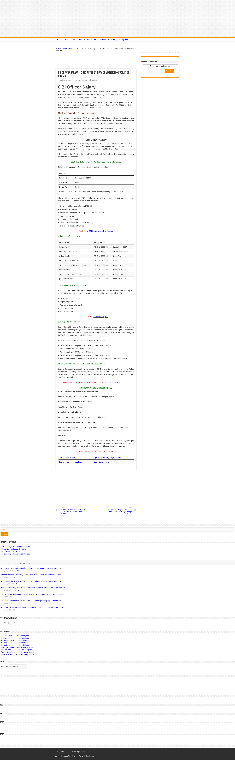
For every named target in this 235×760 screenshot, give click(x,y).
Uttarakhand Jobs (26, 652)
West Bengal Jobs (26, 654)
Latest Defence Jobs (112, 382)
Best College (6, 546)
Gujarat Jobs (6, 643)
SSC (74, 40)
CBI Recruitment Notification (101, 231)
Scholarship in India (21, 546)
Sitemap (57, 756)
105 (18, 571)
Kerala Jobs (24, 645)
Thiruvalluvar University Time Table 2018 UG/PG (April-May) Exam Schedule (32, 594)
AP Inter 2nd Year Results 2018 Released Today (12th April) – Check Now (31, 601)
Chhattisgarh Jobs (8, 640)
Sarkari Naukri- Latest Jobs (70, 462)
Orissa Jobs (24, 638)
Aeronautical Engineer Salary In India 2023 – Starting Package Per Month (120, 510)
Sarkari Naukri (92, 40)
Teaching (67, 40)
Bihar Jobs (5, 638)
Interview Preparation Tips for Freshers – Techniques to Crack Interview (31, 568)
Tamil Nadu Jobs (8, 652)
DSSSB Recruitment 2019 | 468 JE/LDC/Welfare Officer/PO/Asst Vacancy (31, 581)
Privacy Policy (78, 756)
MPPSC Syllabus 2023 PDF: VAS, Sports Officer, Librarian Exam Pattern (73, 510)
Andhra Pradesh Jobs (10, 636)
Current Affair (7, 549)
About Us (66, 756)
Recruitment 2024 (70, 49)
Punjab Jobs (6, 650)
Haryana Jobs (24, 643)
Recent (5, 563)
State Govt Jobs (114, 40)
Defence (81, 40)
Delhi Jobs (23, 640)
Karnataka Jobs (7, 645)
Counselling (6, 554)
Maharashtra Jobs (26, 647)
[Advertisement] (83, 60)
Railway (103, 40)
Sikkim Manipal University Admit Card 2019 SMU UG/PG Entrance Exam (31, 575)
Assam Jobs (24, 636)
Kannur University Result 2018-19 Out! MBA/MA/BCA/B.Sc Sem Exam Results (33, 588)
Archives (4, 666)
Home (59, 40)
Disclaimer (90, 756)
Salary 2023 (93, 80)
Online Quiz (6, 551)
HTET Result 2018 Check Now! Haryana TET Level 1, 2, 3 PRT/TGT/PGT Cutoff (33, 607)
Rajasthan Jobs (25, 650)
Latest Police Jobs (101, 317)
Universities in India (21, 554)
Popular (14, 563)
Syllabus (125, 40)
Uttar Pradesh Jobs (9, 654)
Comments (25, 563)
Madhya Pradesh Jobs (10, 647)
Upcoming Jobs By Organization (107, 457)
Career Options (19, 549)
